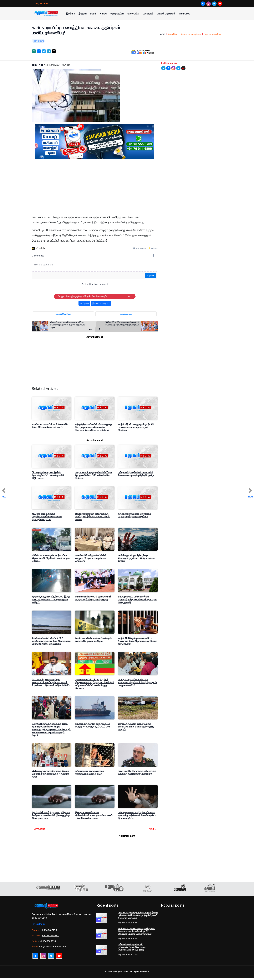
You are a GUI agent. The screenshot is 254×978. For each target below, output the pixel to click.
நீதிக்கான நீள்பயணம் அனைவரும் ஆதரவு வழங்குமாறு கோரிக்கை (134, 515)
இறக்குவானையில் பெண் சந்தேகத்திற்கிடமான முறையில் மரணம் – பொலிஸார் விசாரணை (93, 815)
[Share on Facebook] (39, 51)
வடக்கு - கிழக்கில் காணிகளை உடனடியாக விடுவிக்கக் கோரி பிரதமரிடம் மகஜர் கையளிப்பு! (137, 682)
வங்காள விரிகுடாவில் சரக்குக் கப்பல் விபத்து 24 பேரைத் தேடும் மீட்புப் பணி (92, 725)
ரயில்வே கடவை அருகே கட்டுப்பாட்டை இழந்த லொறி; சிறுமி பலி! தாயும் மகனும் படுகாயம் (51, 558)
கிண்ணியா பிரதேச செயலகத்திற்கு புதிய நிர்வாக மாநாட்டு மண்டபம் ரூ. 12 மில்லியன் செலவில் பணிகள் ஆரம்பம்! (136, 931)
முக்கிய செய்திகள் (63, 313)
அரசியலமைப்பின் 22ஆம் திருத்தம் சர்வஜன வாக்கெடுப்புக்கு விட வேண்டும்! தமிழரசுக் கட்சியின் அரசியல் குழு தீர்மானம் (94, 683)
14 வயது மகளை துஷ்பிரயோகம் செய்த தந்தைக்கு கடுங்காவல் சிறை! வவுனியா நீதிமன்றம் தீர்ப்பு (137, 815)
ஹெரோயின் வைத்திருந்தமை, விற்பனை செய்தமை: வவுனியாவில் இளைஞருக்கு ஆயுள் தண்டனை (51, 815)
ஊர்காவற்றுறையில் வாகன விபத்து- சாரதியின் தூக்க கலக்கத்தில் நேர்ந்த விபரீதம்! (136, 726)
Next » (152, 828)
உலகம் (93, 13)
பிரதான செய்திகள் (213, 34)
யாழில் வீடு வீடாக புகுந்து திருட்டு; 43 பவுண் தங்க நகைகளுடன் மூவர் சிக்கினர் (136, 427)
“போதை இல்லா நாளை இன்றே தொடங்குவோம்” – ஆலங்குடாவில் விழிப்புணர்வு (48, 475)
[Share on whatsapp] (34, 51)
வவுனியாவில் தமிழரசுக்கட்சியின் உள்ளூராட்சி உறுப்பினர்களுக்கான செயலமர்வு (90, 558)
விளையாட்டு (133, 13)
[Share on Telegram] (49, 51)
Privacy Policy (38, 924)
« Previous (39, 828)
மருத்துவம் (148, 13)
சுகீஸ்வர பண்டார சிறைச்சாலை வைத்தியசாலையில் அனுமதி (89, 772)
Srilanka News (38, 40)
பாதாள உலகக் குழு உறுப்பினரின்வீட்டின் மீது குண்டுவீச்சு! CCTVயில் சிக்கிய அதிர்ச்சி (93, 475)
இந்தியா (83, 13)
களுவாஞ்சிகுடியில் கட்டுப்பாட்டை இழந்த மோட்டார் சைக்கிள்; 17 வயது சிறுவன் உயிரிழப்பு (51, 599)
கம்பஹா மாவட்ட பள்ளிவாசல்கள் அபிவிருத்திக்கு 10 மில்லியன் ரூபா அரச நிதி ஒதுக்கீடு (137, 599)
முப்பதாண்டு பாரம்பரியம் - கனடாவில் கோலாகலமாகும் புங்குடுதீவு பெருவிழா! (136, 474)
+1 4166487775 (48, 930)
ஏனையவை (184, 13)
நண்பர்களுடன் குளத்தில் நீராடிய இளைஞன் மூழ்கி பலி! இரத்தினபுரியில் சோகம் (136, 558)
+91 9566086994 (47, 941)
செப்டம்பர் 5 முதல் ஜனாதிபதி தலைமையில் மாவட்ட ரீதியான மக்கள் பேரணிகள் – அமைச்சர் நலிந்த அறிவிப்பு (51, 682)
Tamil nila (37, 64)
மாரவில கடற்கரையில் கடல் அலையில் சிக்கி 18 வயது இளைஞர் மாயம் (50, 425)
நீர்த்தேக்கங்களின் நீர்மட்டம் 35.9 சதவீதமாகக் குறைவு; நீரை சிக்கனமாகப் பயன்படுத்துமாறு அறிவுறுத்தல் (51, 641)
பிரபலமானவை (126, 313)
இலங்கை (70, 13)
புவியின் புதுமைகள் (166, 13)
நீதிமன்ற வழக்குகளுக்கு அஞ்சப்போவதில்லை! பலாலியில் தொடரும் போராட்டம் (47, 516)
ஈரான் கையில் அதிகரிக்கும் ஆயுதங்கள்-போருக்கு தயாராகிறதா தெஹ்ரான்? (137, 772)
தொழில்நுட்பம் (117, 13)
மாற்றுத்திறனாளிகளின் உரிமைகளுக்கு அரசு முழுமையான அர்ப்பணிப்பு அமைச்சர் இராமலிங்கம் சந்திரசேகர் (93, 427)
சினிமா (103, 13)
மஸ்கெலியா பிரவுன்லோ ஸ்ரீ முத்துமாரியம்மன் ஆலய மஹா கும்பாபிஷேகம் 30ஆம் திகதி (132, 947)
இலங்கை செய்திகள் (191, 34)
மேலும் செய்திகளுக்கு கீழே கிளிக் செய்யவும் (82, 296)
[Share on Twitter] (44, 51)
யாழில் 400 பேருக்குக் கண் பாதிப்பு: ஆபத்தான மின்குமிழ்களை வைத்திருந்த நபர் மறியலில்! (137, 641)
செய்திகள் (173, 34)
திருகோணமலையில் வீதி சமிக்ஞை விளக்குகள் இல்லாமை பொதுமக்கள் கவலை (92, 516)
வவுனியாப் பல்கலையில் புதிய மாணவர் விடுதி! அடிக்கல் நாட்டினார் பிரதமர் (93, 598)
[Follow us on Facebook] (168, 68)
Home (161, 34)
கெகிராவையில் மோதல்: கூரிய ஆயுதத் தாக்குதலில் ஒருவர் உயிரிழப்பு (93, 639)
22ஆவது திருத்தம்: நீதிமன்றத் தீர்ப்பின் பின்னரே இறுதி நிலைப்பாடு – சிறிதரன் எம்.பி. (50, 774)
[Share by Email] (54, 51)
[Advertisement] (95, 189)
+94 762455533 (50, 935)
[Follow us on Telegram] (163, 68)
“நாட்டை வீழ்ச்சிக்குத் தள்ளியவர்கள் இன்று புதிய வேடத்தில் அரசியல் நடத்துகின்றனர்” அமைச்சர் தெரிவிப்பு (138, 915)
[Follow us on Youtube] (183, 68)
